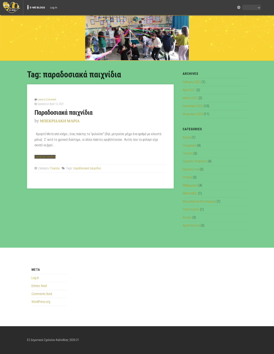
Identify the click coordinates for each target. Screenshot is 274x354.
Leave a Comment (47, 99)
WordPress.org (41, 302)
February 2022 (192, 82)
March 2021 (190, 98)
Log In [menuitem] (53, 7)
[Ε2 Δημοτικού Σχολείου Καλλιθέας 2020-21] (137, 38)
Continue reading (45, 157)
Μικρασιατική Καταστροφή (199, 201)
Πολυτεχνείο (191, 209)
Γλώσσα (54, 168)
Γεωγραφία (189, 145)
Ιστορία (187, 177)
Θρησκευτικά (191, 169)
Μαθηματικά (190, 185)
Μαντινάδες (190, 193)
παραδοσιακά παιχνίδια (87, 168)
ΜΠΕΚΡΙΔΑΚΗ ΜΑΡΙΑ (60, 120)
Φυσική (187, 217)
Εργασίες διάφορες (195, 161)
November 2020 (193, 114)
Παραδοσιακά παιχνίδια (63, 112)
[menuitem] (11, 7)
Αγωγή (187, 137)
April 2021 (189, 90)
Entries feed (39, 286)
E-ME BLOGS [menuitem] (37, 7)
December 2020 (193, 106)
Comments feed (42, 294)
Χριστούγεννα (191, 225)
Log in (35, 278)
